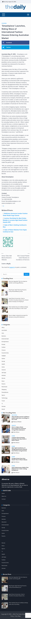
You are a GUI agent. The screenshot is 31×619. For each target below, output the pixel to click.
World (3, 409)
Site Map (18, 616)
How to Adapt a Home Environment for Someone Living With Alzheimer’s (19, 428)
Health (3, 364)
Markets (4, 375)
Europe (3, 344)
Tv (2, 403)
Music (3, 381)
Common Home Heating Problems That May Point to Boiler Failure (19, 439)
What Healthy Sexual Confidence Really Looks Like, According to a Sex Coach (20, 418)
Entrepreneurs (5, 341)
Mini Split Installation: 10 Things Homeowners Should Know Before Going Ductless (19, 449)
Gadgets (4, 355)
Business (4, 336)
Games (3, 358)
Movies (3, 378)
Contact (4, 499)
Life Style (4, 372)
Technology (4, 398)
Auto (3, 333)
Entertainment (5, 338)
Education (4, 522)
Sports (3, 395)
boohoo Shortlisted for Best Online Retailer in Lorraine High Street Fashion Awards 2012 (15, 220)
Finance (3, 350)
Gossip (3, 361)
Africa (3, 327)
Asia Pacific (4, 330)
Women (4, 406)
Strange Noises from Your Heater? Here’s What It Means (19, 459)
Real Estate (4, 386)
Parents (3, 384)
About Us (4, 496)
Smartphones (5, 392)
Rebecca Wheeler (17, 421)
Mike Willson (16, 432)
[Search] (28, 14)
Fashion (4, 23)
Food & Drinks (5, 353)
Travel (3, 400)
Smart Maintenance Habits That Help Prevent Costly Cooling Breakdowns (20, 469)
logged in (12, 267)
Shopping (4, 389)
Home (3, 367)
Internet (4, 369)
